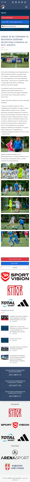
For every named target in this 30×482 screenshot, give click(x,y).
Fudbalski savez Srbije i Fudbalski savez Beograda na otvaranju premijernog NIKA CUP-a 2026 (18, 317)
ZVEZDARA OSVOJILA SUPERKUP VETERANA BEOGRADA (19, 348)
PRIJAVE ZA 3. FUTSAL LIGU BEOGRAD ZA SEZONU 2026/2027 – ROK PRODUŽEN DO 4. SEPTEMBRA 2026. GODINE (19, 329)
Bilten (15, 267)
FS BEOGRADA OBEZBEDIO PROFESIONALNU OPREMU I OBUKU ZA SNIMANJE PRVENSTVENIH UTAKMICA (18, 358)
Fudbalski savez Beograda (14, 478)
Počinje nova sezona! (15, 338)
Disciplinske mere (15, 259)
